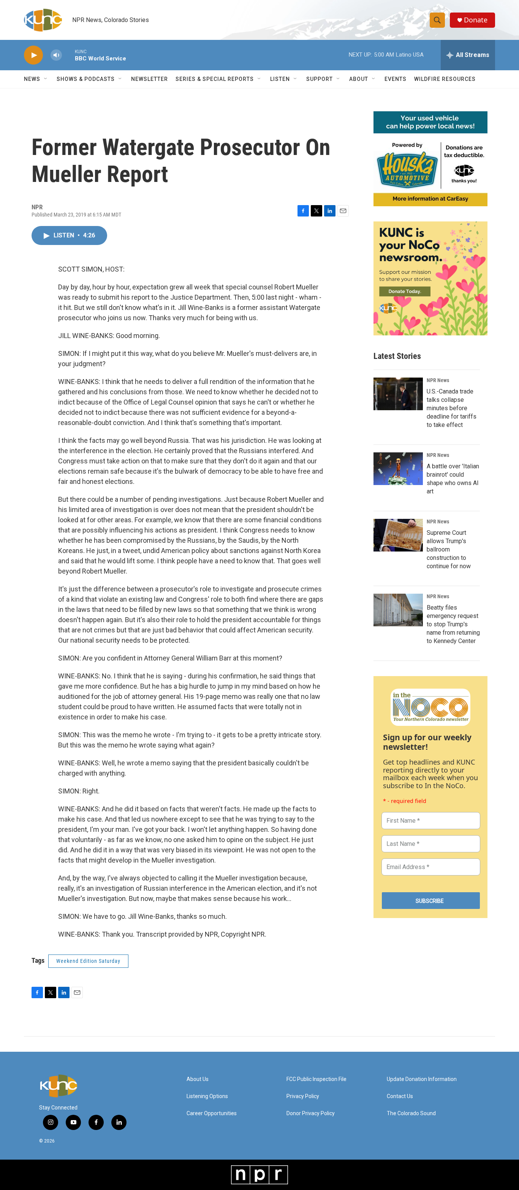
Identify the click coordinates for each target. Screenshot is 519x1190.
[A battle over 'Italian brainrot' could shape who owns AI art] (398, 468)
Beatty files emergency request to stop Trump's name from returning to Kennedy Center (453, 624)
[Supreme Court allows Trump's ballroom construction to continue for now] (398, 535)
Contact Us (400, 1096)
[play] (33, 55)
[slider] (68, 55)
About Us (198, 1079)
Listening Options (207, 1096)
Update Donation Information (422, 1079)
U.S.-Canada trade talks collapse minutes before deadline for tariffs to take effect (451, 408)
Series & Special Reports (215, 79)
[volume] (56, 55)
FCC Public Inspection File (316, 1079)
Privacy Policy (302, 1096)
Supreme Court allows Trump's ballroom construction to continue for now (449, 549)
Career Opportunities (212, 1113)
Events (396, 79)
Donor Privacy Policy (310, 1113)
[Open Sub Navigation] (46, 79)
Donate (475, 20)
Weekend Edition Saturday (88, 961)
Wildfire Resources (445, 79)
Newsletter (149, 79)
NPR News (438, 380)
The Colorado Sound (411, 1113)
